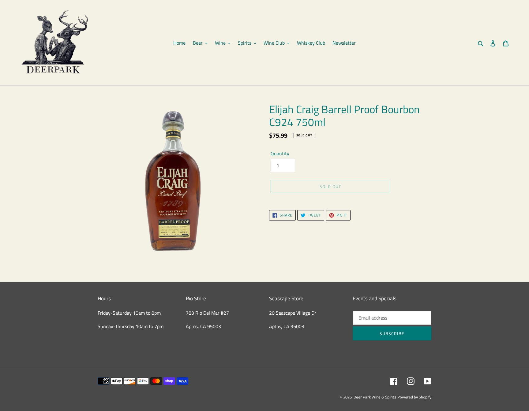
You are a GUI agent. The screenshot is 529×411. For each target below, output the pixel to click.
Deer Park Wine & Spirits (375, 397)
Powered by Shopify (414, 397)
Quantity (280, 153)
